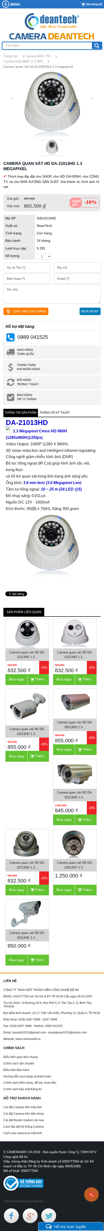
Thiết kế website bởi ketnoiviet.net (23, 1201)
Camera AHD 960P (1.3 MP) (23, 61)
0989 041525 (32, 337)
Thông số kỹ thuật (55, 412)
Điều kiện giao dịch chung (20, 1057)
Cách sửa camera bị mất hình (22, 1133)
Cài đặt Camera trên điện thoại (23, 1113)
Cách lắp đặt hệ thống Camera (23, 1126)
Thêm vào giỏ (42, 679)
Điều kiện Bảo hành (16, 1070)
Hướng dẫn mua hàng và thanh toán (27, 1076)
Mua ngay (16, 679)
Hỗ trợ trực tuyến (70, 1226)
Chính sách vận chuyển (18, 1063)
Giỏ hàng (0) (94, 4)
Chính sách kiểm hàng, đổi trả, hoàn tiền (29, 1082)
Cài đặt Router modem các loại (23, 1120)
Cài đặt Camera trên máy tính (22, 1107)
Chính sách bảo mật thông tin (22, 1089)
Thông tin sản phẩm (21, 412)
